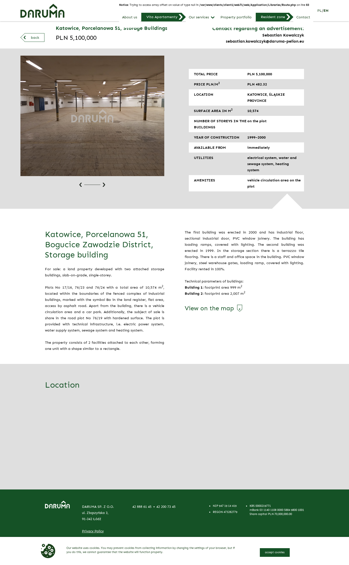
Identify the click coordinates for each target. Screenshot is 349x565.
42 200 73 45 (166, 507)
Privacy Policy (93, 531)
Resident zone (273, 17)
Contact (303, 17)
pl (319, 10)
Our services (199, 17)
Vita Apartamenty (162, 17)
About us (129, 17)
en (326, 10)
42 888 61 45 (142, 507)
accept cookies (275, 552)
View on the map (209, 308)
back (35, 37)
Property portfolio (236, 17)
